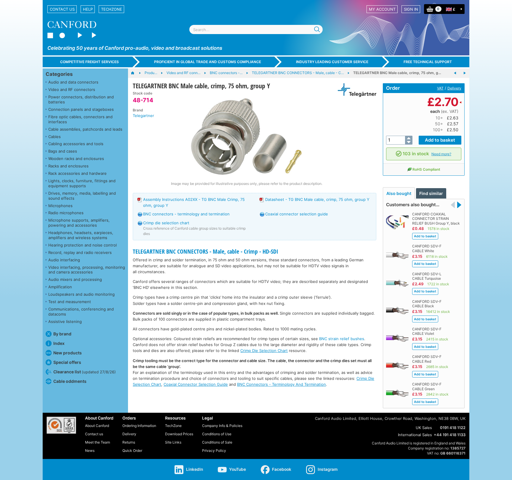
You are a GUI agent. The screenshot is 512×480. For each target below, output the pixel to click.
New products (67, 352)
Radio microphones (66, 212)
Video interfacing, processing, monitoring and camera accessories (86, 270)
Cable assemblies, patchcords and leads (85, 129)
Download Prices (179, 434)
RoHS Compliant (426, 169)
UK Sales (424, 427)
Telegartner (143, 115)
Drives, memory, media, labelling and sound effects (82, 196)
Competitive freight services (89, 62)
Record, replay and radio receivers (80, 252)
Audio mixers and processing (75, 279)
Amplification (60, 286)
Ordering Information (139, 425)
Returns (128, 442)
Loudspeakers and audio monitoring (81, 294)
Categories (59, 74)
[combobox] (256, 29)
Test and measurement (69, 301)
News (90, 450)
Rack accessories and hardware (77, 173)
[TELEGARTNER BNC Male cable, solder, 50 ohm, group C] (464, 73)
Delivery (454, 88)
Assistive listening (65, 321)
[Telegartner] (354, 90)
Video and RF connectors (71, 89)
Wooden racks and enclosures (76, 158)
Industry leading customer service (332, 62)
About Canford (97, 425)
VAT (440, 88)
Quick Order (132, 450)
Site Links (173, 442)
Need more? (441, 154)
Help (88, 9)
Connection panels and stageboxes (81, 109)
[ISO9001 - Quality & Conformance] (61, 425)
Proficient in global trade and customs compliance (207, 62)
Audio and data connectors (73, 82)
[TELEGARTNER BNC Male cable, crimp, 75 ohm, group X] (455, 73)
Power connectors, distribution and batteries (81, 99)
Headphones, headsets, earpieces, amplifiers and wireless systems (80, 235)
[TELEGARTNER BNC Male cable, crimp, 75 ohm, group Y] (246, 135)
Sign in (411, 9)
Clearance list (84, 371)
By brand (62, 333)
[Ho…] (135, 73)
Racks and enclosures (68, 166)
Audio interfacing (64, 259)
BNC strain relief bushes (341, 338)
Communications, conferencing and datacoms (81, 311)
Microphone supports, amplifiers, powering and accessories (79, 223)
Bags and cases (62, 151)
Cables (54, 136)
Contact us (62, 9)
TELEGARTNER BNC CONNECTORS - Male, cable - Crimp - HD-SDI (205, 251)
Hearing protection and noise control (82, 245)
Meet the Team (97, 442)
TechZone (111, 9)
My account (382, 9)
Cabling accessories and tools (75, 143)
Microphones (60, 205)
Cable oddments (70, 381)
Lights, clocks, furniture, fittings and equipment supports (82, 183)
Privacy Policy (214, 450)
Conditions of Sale (217, 442)
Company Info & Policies (222, 425)
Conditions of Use (216, 434)
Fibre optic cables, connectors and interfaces (80, 119)
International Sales (415, 434)
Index (59, 343)
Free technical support (428, 62)
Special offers (67, 362)
